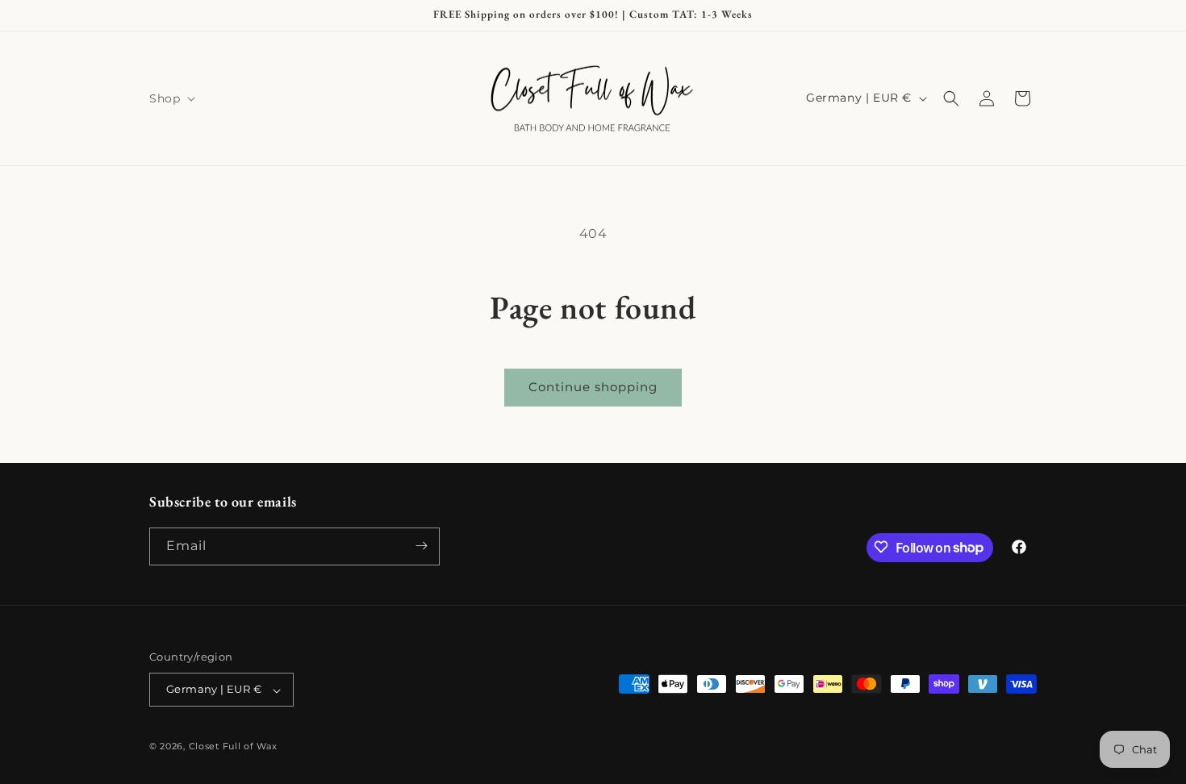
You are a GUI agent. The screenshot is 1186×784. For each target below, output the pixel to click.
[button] (171, 98)
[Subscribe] (421, 546)
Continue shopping (593, 386)
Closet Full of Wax (233, 747)
